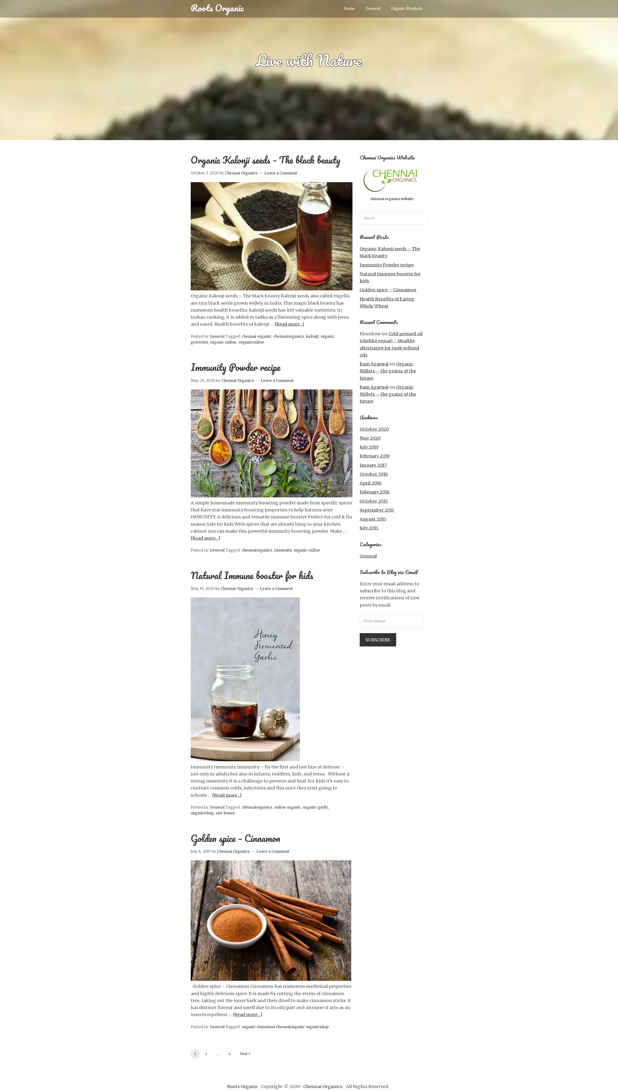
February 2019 (375, 456)
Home (349, 8)
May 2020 (370, 438)
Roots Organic (217, 7)
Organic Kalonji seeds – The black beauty (265, 159)
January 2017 (373, 465)
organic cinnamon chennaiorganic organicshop (285, 1027)
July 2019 (369, 447)
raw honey (225, 813)
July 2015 (369, 528)
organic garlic (315, 807)
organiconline (251, 342)
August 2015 (373, 519)
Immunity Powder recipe (236, 367)
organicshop (202, 813)
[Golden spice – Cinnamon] (271, 979)
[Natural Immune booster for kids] (245, 759)
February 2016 (375, 492)
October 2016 (374, 474)
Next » (245, 1054)
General (372, 8)
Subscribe (377, 640)
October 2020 (374, 429)
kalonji (312, 336)
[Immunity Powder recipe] (271, 496)
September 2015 (377, 510)
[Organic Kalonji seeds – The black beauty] (271, 289)
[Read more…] (289, 324)
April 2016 (370, 483)
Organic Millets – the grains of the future (388, 371)
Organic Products (406, 8)
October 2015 (374, 501)
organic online (223, 342)
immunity (283, 550)
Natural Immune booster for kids (252, 575)
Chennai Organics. (323, 1086)
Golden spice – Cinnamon (235, 838)
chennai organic (256, 336)
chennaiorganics (288, 336)
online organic (287, 807)
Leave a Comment (280, 173)
